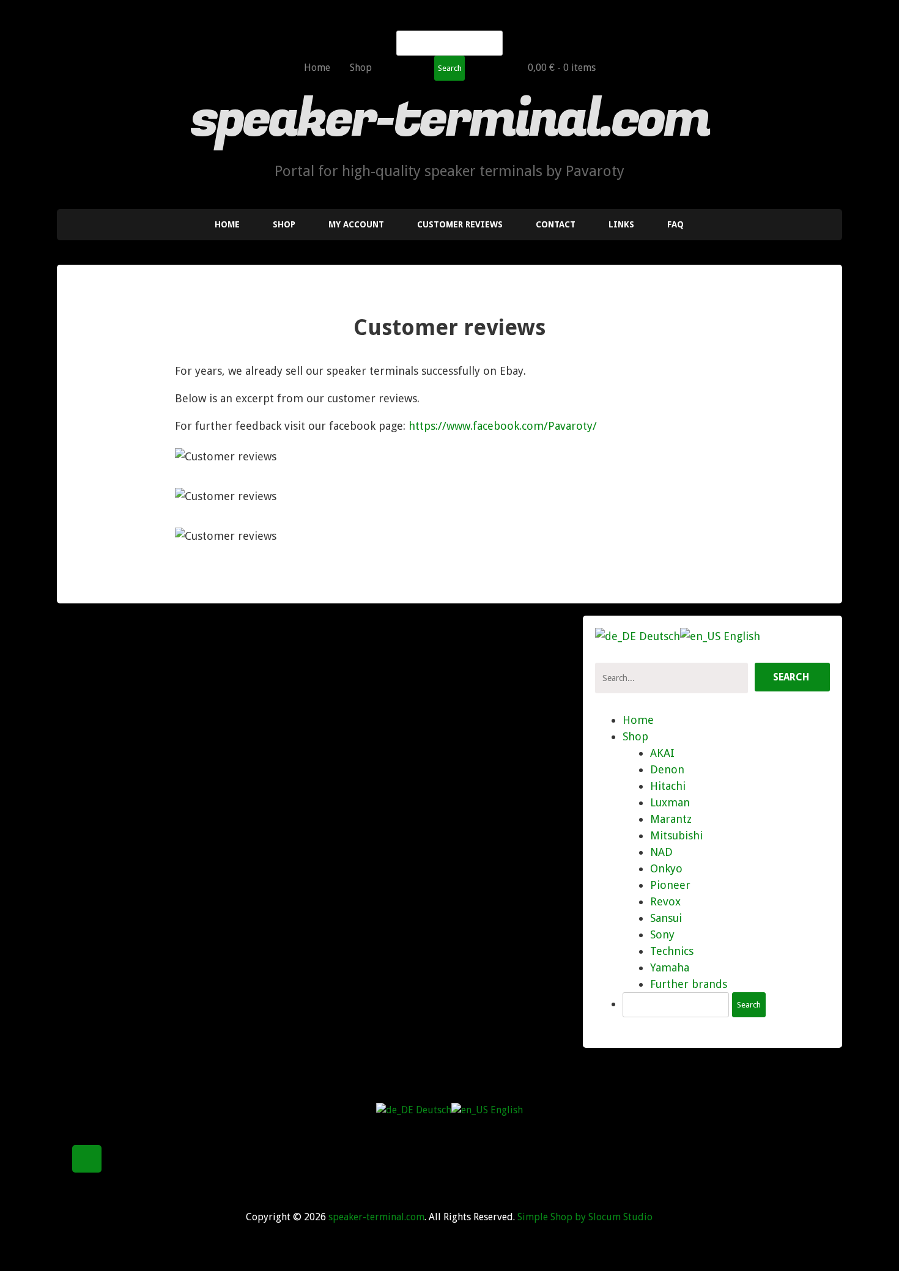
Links (621, 224)
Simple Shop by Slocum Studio (585, 1217)
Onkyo (666, 868)
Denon (667, 769)
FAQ (675, 224)
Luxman (670, 802)
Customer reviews (460, 224)
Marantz (671, 818)
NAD (661, 851)
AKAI (662, 752)
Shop (361, 67)
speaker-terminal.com (449, 119)
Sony (662, 934)
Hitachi (668, 785)
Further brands (688, 984)
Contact (555, 224)
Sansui (666, 918)
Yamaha (669, 967)
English (740, 636)
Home (317, 67)
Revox (665, 901)
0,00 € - (562, 67)
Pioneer (670, 885)
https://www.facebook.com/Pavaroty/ (503, 425)
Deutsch (658, 636)
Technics (672, 951)
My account (356, 224)
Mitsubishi (676, 835)
